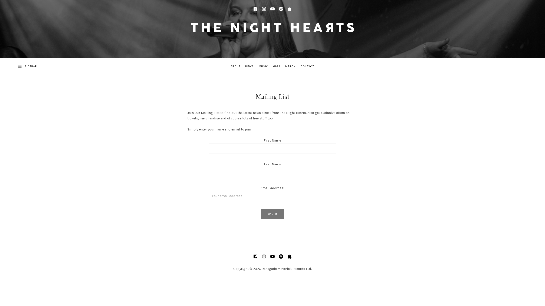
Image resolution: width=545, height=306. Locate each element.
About (236, 66)
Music (263, 66)
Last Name (272, 164)
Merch (290, 66)
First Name (272, 140)
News (249, 66)
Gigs (276, 66)
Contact (307, 66)
